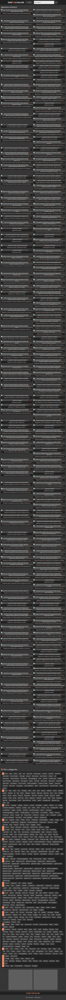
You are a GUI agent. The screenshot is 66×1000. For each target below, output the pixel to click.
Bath (49, 798)
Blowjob (27, 793)
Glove (51, 839)
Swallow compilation (11, 936)
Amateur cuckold (42, 783)
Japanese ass (48, 201)
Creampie (7, 69)
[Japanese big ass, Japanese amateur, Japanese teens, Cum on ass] (17, 580)
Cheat (33, 807)
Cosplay (20, 805)
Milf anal (37, 897)
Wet (43, 111)
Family (38, 829)
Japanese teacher (36, 871)
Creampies (53, 815)
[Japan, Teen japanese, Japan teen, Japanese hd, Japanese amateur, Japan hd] (49, 210)
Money (4, 895)
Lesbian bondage (35, 888)
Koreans (37, 253)
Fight (43, 832)
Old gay (57, 912)
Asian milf (23, 134)
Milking (20, 897)
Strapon (12, 932)
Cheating (18, 807)
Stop (47, 944)
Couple (14, 617)
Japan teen (51, 213)
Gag (33, 844)
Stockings (5, 932)
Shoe (60, 932)
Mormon (34, 900)
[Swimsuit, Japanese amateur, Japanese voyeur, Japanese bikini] (49, 711)
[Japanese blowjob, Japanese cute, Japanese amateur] (49, 645)
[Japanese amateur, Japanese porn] (49, 148)
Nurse (11, 907)
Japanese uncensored (45, 382)
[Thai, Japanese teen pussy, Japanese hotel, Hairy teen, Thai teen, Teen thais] (49, 591)
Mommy (54, 895)
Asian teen (46, 369)
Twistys (5, 953)
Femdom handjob (23, 834)
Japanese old (25, 207)
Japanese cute (22, 266)
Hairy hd (24, 854)
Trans (7, 951)
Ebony (12, 827)
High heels (60, 849)
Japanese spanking (16, 687)
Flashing (32, 834)
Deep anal (50, 822)
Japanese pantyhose (8, 611)
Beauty (33, 793)
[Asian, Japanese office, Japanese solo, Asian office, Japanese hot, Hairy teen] (17, 410)
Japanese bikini (26, 484)
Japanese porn (54, 150)
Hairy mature (55, 30)
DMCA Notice (38, 997)
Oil (39, 912)
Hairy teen (61, 594)
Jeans (43, 871)
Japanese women (25, 156)
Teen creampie (38, 270)
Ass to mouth (22, 783)
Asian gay (22, 776)
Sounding (9, 939)
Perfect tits (16, 750)
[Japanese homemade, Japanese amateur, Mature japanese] (17, 591)
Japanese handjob (17, 376)
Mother (45, 893)
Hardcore (51, 854)
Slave (56, 929)
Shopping (27, 13)
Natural (53, 907)
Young (7, 966)
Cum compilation (28, 817)
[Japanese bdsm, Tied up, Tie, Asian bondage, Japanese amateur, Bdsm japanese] (49, 21)
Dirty (56, 822)
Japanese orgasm (48, 418)
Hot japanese (59, 386)
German (18, 841)
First (15, 834)
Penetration (37, 917)
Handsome (10, 856)
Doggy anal (23, 822)
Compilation (38, 393)
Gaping (49, 841)
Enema (7, 827)
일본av (51, 345)
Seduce (11, 944)
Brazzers (60, 790)
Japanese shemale (39, 207)
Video (37, 623)
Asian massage (7, 781)
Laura (21, 213)
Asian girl (19, 162)
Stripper (21, 936)
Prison (53, 917)
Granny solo (45, 844)
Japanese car (48, 156)
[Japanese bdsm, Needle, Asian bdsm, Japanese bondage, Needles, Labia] (17, 274)
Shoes (31, 939)
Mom (6, 893)
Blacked (10, 793)
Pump (31, 917)
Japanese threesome (8, 876)
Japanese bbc (50, 264)
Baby (53, 798)
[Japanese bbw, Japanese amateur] (17, 716)
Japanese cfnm (60, 518)
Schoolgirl (45, 939)
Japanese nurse (39, 195)
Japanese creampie (17, 42)
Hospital (30, 854)
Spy (8, 934)
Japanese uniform (54, 289)
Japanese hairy (7, 140)
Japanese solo (57, 88)
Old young (50, 912)
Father (20, 837)
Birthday (61, 793)
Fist (47, 829)
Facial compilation (35, 832)
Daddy (22, 820)
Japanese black (6, 117)
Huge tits (36, 854)
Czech (61, 807)
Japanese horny (58, 81)
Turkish (36, 953)
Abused (28, 776)
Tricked (10, 953)
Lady (10, 888)
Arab (20, 773)
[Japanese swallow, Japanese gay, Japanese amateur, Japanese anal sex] (49, 494)
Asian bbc (43, 264)
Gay (6, 839)
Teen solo (55, 953)
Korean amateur (60, 253)
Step (48, 934)
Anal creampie (14, 776)
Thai (36, 594)
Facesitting (53, 829)
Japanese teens (18, 150)
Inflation (58, 725)
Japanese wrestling (22, 184)
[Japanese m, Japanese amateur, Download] (49, 654)
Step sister (16, 939)
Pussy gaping (6, 922)
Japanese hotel (25, 357)
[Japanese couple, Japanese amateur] (49, 298)
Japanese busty (39, 52)
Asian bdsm (18, 106)
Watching (37, 357)
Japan (4, 162)
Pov (37, 402)
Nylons (43, 907)
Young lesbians (19, 966)
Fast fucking (61, 675)
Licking (25, 890)
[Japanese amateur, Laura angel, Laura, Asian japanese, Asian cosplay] (17, 210)
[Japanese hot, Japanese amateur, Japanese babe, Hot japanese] (49, 142)
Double (51, 820)
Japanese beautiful (16, 201)
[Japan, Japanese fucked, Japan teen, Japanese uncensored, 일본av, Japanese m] (49, 678)
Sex (44, 932)
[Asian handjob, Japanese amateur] (17, 754)
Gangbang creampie (57, 841)
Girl (24, 844)
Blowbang (59, 798)
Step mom (24, 932)
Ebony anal (18, 827)
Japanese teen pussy (48, 162)
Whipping (18, 961)
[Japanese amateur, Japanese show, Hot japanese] (49, 384)
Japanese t (22, 422)
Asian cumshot (26, 88)
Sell (28, 946)
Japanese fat (14, 168)
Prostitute (13, 919)
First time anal (57, 837)
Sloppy (23, 946)
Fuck (31, 837)
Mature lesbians (20, 905)
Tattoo (30, 953)
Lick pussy (32, 890)
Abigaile (60, 778)
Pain (27, 917)
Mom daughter (52, 902)
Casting (24, 807)
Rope (13, 106)
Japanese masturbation (44, 116)
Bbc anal (34, 795)
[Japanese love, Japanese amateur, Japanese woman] (49, 165)
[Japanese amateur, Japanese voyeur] (17, 176)
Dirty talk (5, 824)
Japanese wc (59, 565)
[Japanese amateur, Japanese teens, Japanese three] (17, 148)
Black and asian (27, 800)
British (58, 795)
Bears (44, 798)
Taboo (54, 949)
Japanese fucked (8, 94)
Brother (5, 798)
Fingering (41, 837)
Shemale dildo (38, 932)
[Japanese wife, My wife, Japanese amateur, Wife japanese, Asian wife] (49, 627)
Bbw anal (39, 793)
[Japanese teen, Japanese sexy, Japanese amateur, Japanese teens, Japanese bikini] (17, 655)
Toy (61, 951)
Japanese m (21, 24)
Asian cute (54, 734)
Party (53, 914)
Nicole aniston (30, 907)
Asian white (38, 757)
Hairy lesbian (43, 854)
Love (15, 890)
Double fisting (14, 822)
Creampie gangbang (8, 812)
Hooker (57, 854)
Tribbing (56, 951)
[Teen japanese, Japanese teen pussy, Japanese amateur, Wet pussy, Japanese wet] (49, 159)
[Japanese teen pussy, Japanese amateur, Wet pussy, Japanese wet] (49, 443)
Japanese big (46, 276)
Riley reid (11, 927)
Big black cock (55, 800)
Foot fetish (6, 832)
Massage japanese (19, 100)
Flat (51, 837)
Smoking (17, 932)
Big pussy (32, 798)
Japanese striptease (53, 357)
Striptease (58, 939)
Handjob (17, 849)
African (4, 788)
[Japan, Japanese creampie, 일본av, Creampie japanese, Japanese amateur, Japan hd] (49, 342)
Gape (20, 844)
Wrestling (5, 184)
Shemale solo (37, 939)
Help (62, 854)
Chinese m (15, 36)
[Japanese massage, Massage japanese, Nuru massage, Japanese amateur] (17, 673)
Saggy (49, 936)
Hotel (15, 577)
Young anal (27, 966)
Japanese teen (40, 88)
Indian (6, 859)
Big (18, 793)
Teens (24, 951)
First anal (55, 834)
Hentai (37, 295)
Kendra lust (14, 883)
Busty (14, 798)
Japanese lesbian (54, 295)
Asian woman (16, 312)
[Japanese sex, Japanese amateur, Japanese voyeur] (49, 521)
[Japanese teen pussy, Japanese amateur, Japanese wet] (49, 420)
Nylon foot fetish (23, 910)
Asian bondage (57, 24)
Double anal (6, 822)
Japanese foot (38, 128)
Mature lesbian (26, 900)
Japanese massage (9, 100)
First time (14, 837)
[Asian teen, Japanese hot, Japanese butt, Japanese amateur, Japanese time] (49, 373)
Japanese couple (45, 300)
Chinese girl (44, 617)
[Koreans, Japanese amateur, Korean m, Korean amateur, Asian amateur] (49, 250)
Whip (30, 961)
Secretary (17, 944)
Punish (19, 919)
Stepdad (19, 941)
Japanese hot (48, 111)
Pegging (35, 914)
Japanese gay (49, 497)
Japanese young (26, 201)
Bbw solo (46, 793)
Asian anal (29, 773)
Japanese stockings (17, 388)
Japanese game (7, 667)
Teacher (16, 949)
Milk (40, 893)
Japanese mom (20, 861)
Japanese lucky (22, 693)
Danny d (16, 824)
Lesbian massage (54, 888)
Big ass (43, 790)
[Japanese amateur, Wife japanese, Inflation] (49, 723)
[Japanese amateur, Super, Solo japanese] (49, 65)
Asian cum (47, 323)
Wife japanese (58, 317)
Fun (45, 834)
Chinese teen (27, 815)
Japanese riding (20, 13)
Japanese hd (58, 213)
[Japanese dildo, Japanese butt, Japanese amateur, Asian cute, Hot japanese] (49, 717)
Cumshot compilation (8, 817)
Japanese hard (25, 512)
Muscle (11, 900)
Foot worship (25, 832)
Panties (16, 917)
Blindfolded (7, 345)
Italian (44, 859)
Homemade (24, 849)
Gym (56, 839)
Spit (53, 941)
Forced (28, 829)
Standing (29, 944)
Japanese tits (47, 535)
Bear (38, 790)
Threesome (32, 949)
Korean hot (51, 617)
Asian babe (54, 450)
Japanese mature (39, 30)
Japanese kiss (16, 524)
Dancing (22, 824)
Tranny (13, 951)
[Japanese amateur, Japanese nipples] (17, 603)
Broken (29, 600)
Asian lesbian (37, 773)
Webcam (35, 961)
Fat (11, 832)
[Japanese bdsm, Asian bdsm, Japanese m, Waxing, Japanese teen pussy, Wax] (17, 366)
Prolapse (10, 917)
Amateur (44, 773)
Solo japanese (56, 67)
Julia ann (16, 866)
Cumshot (25, 810)
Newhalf (23, 445)
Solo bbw (5, 944)
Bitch (4, 803)
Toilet (22, 949)
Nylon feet (15, 910)
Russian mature (44, 924)
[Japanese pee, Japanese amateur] (17, 425)
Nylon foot (18, 907)
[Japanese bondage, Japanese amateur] (49, 603)
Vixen (22, 958)
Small (27, 934)
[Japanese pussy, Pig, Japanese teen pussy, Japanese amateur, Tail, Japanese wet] (17, 315)
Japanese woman (58, 167)
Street (43, 934)
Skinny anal (6, 941)
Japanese (38, 111)
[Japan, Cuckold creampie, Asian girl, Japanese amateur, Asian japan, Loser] (17, 159)
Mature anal (47, 895)
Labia (56, 707)
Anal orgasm (24, 781)
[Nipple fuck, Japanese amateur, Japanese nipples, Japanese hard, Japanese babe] (17, 500)
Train (15, 195)
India (30, 859)
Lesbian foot (25, 888)
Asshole (51, 783)
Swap (40, 941)
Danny (38, 824)
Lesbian (7, 885)
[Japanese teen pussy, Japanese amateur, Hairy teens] (49, 499)
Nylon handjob (48, 571)
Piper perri (30, 919)
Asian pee (23, 30)
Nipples (35, 910)
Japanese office (40, 36)
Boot (34, 790)
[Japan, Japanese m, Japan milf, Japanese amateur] (49, 180)
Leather (5, 888)
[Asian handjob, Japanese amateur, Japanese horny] (49, 80)
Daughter (11, 820)
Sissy (17, 934)
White (57, 961)
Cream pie (60, 188)
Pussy (44, 914)
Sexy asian (27, 24)
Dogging (33, 824)
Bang (10, 798)
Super (50, 67)
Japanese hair (40, 18)
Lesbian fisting (16, 888)
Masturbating (6, 902)
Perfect (14, 218)
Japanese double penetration (42, 469)
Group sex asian (50, 58)
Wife (6, 961)
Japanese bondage (16, 469)
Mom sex (5, 900)
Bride (29, 790)
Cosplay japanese (27, 376)
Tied (44, 259)
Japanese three (26, 150)
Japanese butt (58, 58)
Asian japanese (27, 213)
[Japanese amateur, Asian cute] (49, 732)
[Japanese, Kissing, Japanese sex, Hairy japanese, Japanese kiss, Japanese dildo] (49, 309)
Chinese (5, 36)
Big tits (4, 793)
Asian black (14, 117)
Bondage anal (46, 800)
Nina (23, 907)
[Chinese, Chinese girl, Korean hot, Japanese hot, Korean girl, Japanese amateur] (49, 614)
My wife (47, 630)
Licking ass (39, 890)
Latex (12, 885)
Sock (61, 934)
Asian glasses (58, 18)
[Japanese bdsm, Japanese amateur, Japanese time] (49, 510)
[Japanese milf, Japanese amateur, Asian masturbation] (17, 515)
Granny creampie (54, 844)
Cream (36, 188)
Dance (17, 820)
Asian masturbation (26, 517)
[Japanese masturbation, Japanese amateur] (49, 114)
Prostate (58, 914)
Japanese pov (44, 77)
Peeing (44, 479)
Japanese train (16, 329)
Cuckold (32, 805)
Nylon (6, 907)
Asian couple (49, 577)
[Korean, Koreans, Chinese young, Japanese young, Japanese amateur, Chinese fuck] (17, 257)
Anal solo (54, 763)
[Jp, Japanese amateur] (49, 245)
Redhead (5, 927)
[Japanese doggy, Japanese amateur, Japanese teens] (49, 659)
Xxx (6, 963)
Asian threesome (41, 232)
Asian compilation (32, 783)
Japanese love (22, 168)
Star (4, 939)
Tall (4, 951)
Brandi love (27, 795)
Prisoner (13, 922)
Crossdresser (6, 810)
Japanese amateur (48, 12)
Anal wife (36, 781)
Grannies (37, 844)
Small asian (58, 232)
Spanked (20, 929)
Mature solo (44, 897)
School (4, 636)
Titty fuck (28, 462)
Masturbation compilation (9, 897)
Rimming (35, 924)
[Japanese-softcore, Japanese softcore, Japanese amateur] (17, 638)
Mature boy (6, 905)
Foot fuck (5, 834)
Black (26, 798)
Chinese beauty (54, 751)
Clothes (5, 301)
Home (23, 851)
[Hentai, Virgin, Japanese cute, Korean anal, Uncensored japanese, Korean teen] (49, 331)
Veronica (27, 958)
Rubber (56, 924)
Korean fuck (28, 312)
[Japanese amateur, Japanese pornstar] (17, 245)
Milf (37, 893)
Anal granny (20, 786)
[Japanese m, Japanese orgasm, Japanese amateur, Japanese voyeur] (49, 633)
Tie (51, 24)
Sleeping (45, 929)
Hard (27, 851)
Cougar (17, 815)
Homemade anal (42, 851)
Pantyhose (8, 914)
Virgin (43, 334)
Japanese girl (54, 642)
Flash (35, 837)
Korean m (52, 253)
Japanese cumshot (56, 134)
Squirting (55, 932)
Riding (51, 924)
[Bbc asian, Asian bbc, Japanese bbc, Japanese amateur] (49, 262)
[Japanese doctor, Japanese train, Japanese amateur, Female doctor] (17, 326)
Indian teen (51, 859)
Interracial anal (37, 859)
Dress (27, 824)
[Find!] (56, 2)
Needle (15, 276)
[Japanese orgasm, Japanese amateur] (17, 532)
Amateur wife (57, 554)
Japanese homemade (10, 593)
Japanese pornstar (22, 247)
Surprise (26, 936)
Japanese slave (20, 195)
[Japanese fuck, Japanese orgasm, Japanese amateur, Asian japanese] (49, 415)
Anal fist (61, 219)
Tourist (28, 218)
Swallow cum (46, 941)
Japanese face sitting (54, 36)
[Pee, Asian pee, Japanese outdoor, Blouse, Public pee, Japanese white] (49, 526)
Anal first (51, 773)
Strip (31, 936)
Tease (24, 106)
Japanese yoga (25, 439)
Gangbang (17, 839)
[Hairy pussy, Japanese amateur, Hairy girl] (49, 39)
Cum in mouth (35, 812)
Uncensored (59, 687)
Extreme (41, 827)
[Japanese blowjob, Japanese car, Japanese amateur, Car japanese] (49, 153)
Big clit (14, 795)
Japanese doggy (25, 94)
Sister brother (24, 939)
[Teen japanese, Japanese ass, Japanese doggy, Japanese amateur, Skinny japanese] (49, 223)
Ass (24, 773)
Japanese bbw (40, 122)
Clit (22, 815)
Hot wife (17, 854)
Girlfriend (10, 846)
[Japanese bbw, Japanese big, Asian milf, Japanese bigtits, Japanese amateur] (49, 274)
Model (32, 895)
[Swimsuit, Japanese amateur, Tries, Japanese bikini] (17, 482)
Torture (19, 951)
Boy (56, 793)
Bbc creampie (12, 800)
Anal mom (12, 786)
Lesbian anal (44, 888)
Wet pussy (59, 445)
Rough (5, 548)
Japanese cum (24, 78)
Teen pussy (26, 492)
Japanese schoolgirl (52, 439)
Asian (4, 413)
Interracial (12, 859)
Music (50, 897)
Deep (10, 824)
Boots (22, 793)
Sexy (52, 934)
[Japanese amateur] (49, 44)
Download (57, 656)
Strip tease (37, 936)
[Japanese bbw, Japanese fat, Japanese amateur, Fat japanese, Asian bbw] (49, 280)
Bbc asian (37, 264)
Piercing (22, 917)
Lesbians (24, 885)
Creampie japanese (16, 88)
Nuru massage (26, 676)
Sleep (25, 929)
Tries (20, 484)
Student (52, 939)
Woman (22, 312)
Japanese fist (54, 219)
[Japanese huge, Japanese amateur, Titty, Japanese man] (49, 10)
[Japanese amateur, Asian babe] (49, 448)
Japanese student (15, 69)
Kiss (19, 883)
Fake (15, 832)
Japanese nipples (17, 58)
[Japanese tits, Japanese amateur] (49, 649)
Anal (6, 773)
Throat (50, 951)
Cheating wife (54, 807)
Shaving (30, 941)
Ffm (19, 832)
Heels (54, 849)
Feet (23, 829)
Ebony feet (26, 827)
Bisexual (20, 795)
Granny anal (31, 839)
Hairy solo (51, 851)
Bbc (6, 790)
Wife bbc (24, 961)
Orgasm (12, 912)
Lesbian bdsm (40, 885)
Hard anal (31, 849)
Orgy (35, 912)
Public (24, 914)
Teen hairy (54, 139)
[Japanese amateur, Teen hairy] (49, 137)
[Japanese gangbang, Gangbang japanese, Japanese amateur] (49, 61)
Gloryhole (24, 841)
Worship (45, 961)
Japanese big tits (49, 88)
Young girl (34, 966)
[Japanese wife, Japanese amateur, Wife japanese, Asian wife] (17, 336)
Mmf (35, 902)
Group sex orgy (44, 839)
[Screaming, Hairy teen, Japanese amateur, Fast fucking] (49, 673)
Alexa (36, 786)
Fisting (33, 829)
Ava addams (13, 783)
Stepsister (13, 941)
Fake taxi (26, 837)
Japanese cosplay (7, 376)
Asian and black (15, 778)
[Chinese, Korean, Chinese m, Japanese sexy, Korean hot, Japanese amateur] (17, 33)
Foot (12, 829)
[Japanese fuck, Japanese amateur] (17, 48)
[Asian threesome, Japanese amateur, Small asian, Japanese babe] (49, 229)
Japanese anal (38, 219)
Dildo (61, 820)
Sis (3, 936)
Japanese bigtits (60, 276)
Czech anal (5, 815)
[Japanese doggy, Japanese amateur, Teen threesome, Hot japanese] (49, 453)
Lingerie (20, 890)
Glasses (5, 844)
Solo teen (58, 941)
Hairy (11, 849)
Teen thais (8, 236)
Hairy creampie (7, 13)
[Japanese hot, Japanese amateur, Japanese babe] (49, 409)
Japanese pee (12, 427)
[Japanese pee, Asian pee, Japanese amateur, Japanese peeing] (49, 483)
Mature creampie (42, 902)
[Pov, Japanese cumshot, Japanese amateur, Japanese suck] (49, 400)
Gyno (37, 839)
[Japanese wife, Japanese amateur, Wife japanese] (49, 315)
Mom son (24, 893)
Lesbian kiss (31, 885)
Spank (30, 929)
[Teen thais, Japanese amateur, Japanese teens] (17, 234)
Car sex (43, 807)
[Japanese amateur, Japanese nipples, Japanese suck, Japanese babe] (17, 55)
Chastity (42, 815)
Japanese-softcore (48, 100)
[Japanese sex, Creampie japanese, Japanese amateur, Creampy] (49, 585)
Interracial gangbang (22, 859)
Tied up (48, 24)
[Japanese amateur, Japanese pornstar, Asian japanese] (49, 326)
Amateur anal (23, 600)
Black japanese (26, 611)
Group (30, 841)
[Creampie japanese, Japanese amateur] (17, 124)
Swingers (37, 934)
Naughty (41, 910)
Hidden (37, 849)
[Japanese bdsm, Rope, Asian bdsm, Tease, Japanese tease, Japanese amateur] (17, 103)
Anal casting (35, 776)
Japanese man (60, 12)
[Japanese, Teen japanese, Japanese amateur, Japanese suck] (49, 668)
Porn (24, 919)
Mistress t (52, 900)
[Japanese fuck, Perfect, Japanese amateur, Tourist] (17, 216)
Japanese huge (38, 12)
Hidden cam (6, 851)
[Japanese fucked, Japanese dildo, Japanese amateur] (49, 727)
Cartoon (26, 805)
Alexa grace (6, 778)
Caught (13, 810)
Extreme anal (34, 827)
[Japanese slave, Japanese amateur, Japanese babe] (17, 723)
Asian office (27, 413)
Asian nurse (47, 195)
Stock (54, 936)
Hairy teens (60, 501)
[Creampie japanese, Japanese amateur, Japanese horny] (49, 176)
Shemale (14, 929)
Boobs (34, 800)
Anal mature (23, 778)
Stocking (51, 929)
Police (4, 917)
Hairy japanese (57, 312)
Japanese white (16, 94)
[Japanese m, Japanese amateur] (49, 336)
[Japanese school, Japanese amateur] (49, 70)
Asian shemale (54, 786)
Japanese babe (56, 145)
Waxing (28, 369)
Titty (55, 12)
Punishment (6, 919)
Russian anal (28, 924)
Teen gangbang (22, 953)
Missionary (39, 134)
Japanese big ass (47, 306)
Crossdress (48, 207)
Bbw (10, 790)
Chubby (60, 805)
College (51, 812)
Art (55, 776)
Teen (11, 949)
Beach (55, 790)
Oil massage (29, 912)
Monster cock (20, 902)
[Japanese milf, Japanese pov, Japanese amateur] (49, 695)
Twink (6, 949)
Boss (51, 793)
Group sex (12, 841)
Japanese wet (60, 422)
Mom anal (26, 895)
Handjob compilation (8, 854)
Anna (40, 778)
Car (48, 807)
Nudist (48, 907)
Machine (39, 600)
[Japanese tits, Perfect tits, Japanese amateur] (17, 748)
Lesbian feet (48, 885)
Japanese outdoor (48, 529)
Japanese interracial (7, 351)
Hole (4, 856)
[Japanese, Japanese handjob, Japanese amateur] (17, 395)
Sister (35, 929)
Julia (44, 868)
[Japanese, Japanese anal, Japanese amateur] (17, 760)
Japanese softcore (58, 100)
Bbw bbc (5, 800)
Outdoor (43, 912)
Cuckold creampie (11, 162)
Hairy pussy (41, 41)
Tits (46, 951)
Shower (22, 934)
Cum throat (19, 817)
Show (32, 934)
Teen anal (43, 949)
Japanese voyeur (22, 178)
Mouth (13, 902)
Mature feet (29, 902)
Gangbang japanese (52, 63)
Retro (12, 924)
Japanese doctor (7, 329)
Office (6, 452)
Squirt (39, 929)
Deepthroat (35, 820)
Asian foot (24, 554)
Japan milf (50, 182)
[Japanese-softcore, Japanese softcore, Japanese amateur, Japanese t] (17, 711)
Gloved (4, 846)
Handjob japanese (48, 52)
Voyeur (17, 958)
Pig (13, 318)
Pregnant (15, 914)
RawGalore (16, 2)
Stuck (46, 36)
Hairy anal (17, 851)
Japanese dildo (38, 720)
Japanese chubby (54, 369)
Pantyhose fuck (46, 917)
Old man (10, 207)
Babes (39, 800)
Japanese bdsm (40, 24)
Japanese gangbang (41, 63)
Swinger (61, 173)
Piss (20, 914)
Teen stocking (26, 388)
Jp (44, 247)
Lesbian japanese (7, 890)
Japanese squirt (54, 173)
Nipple (37, 907)
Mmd (56, 893)
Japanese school (44, 72)
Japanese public (7, 88)
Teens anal (48, 953)
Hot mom (48, 849)
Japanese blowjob (15, 30)
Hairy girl (58, 41)
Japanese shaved (49, 363)
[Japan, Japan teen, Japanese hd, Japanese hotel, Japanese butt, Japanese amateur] (17, 354)
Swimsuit (6, 484)
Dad (6, 820)
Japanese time (58, 512)
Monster (30, 897)
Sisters (52, 944)
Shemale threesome (8, 946)
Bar (8, 803)
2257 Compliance (29, 997)
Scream (24, 944)
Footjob (7, 829)
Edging (47, 827)
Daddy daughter (43, 820)
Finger (47, 837)
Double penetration (33, 822)
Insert (4, 566)
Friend (49, 834)
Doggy (57, 820)
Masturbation (39, 895)
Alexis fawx (6, 783)
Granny (11, 839)
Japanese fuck (12, 50)
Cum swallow (44, 812)
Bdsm (14, 790)
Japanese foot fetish (48, 128)
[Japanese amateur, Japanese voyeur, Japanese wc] (49, 563)
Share (35, 941)
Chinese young (17, 259)
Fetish (11, 834)
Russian (7, 924)
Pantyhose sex (50, 707)
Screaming (37, 675)
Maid (60, 895)
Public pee (61, 529)
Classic (42, 810)
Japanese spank (26, 687)
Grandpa (24, 839)
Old (5, 207)
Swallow (49, 932)
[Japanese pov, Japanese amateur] (49, 75)
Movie (25, 897)
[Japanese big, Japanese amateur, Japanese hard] (17, 510)
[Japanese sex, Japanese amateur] (49, 699)
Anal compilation (28, 786)
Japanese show (50, 386)
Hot (12, 851)
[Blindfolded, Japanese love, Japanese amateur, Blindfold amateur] (17, 342)
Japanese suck (26, 58)
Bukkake (49, 790)
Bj (14, 793)
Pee (36, 529)
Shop (13, 13)
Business (40, 795)
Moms (55, 897)
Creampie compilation (58, 393)
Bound (37, 439)
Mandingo (18, 893)
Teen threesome (58, 456)
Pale (19, 922)
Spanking (7, 929)
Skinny (12, 934)
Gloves (60, 839)
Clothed (36, 817)
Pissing (29, 914)
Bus (19, 790)
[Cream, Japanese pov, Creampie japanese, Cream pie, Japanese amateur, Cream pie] (49, 186)
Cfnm (38, 807)
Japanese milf (7, 156)
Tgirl (33, 951)
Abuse (31, 781)
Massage (31, 893)
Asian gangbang (18, 560)
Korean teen (43, 623)
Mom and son (12, 895)
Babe (19, 800)
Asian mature (6, 30)
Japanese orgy (47, 94)
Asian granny (15, 781)
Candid (59, 815)
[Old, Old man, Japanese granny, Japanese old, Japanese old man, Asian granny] (17, 204)
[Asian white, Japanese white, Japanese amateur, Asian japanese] (49, 754)
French (55, 832)
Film (37, 834)
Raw (22, 924)
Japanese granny (17, 207)
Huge (57, 851)
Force (43, 829)
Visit (33, 958)
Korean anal (57, 334)
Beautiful (22, 69)
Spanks (38, 745)
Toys (15, 953)
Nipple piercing (6, 910)
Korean (10, 36)
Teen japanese (6, 24)
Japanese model (49, 462)
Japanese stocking (7, 388)
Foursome (49, 832)
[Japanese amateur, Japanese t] (17, 420)
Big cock (52, 795)
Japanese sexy (23, 36)
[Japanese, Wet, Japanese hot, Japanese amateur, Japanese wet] (49, 108)
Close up (57, 812)
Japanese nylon (39, 571)
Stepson (44, 936)
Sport (58, 936)
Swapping (17, 946)
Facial (41, 834)
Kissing (44, 312)
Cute (4, 524)
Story (4, 934)
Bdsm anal (20, 798)
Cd (56, 805)
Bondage (24, 790)
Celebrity (51, 805)
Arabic (61, 786)
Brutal (4, 795)
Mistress (19, 895)
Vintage (7, 958)
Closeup (19, 810)
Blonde (46, 795)
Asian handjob (40, 81)
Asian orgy (55, 94)
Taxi (38, 949)
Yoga (11, 966)
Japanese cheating (59, 560)
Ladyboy (18, 885)
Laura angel (16, 213)
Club (29, 807)
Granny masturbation (39, 841)
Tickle (49, 949)
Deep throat (43, 822)
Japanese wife (46, 219)
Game (28, 844)
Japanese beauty (7, 201)
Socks (24, 941)
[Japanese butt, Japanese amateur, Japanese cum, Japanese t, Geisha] (17, 280)
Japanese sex (14, 24)
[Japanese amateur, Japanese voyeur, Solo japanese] (17, 378)
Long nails (56, 885)
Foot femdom (6, 837)
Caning (45, 805)
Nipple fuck (7, 503)
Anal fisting (59, 781)
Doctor (28, 820)
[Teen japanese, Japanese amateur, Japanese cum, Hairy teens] (17, 75)
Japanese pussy (7, 318)
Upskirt (7, 956)
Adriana (51, 776)
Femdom (17, 829)
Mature (12, 893)
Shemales (36, 944)
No (31, 910)
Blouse (56, 529)
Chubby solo (43, 817)
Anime (15, 773)
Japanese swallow (40, 497)
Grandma (5, 841)
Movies (46, 289)
